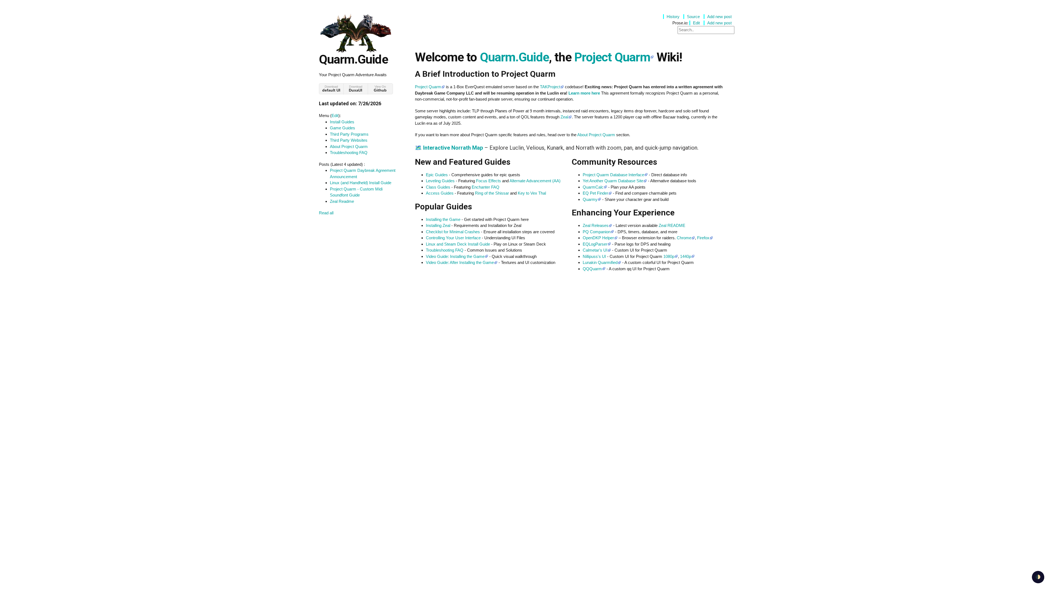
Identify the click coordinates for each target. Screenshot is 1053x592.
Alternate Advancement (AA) (535, 180)
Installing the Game (443, 219)
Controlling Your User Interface (453, 237)
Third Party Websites (348, 140)
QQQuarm (592, 268)
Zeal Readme (342, 201)
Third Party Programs (349, 134)
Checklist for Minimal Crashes (453, 231)
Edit (335, 115)
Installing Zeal (438, 225)
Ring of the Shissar (492, 193)
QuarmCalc (593, 187)
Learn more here (584, 93)
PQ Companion (596, 231)
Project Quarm (612, 57)
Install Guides (342, 121)
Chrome (684, 237)
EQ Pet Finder (595, 193)
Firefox (703, 237)
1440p (685, 256)
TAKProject (550, 86)
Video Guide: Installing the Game (455, 256)
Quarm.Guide (514, 57)
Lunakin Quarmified (600, 262)
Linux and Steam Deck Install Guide (458, 244)
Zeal (564, 117)
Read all (326, 212)
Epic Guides (437, 174)
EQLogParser (595, 244)
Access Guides (440, 193)
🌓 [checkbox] (1038, 576)
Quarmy (590, 199)
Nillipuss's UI (594, 256)
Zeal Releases (595, 225)
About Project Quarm (349, 146)
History (673, 16)
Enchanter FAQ (485, 187)
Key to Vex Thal (532, 193)
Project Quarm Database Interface (613, 174)
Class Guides (438, 187)
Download (331, 88)
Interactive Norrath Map (453, 147)
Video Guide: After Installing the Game (460, 262)
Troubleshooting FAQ (348, 152)
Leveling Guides (440, 180)
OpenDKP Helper (598, 237)
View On (380, 88)
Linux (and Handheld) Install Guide (360, 182)
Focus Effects (488, 180)
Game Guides (342, 128)
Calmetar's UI (595, 250)
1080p (668, 256)
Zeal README (672, 225)
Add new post (719, 16)
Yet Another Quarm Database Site (613, 180)
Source (693, 16)
